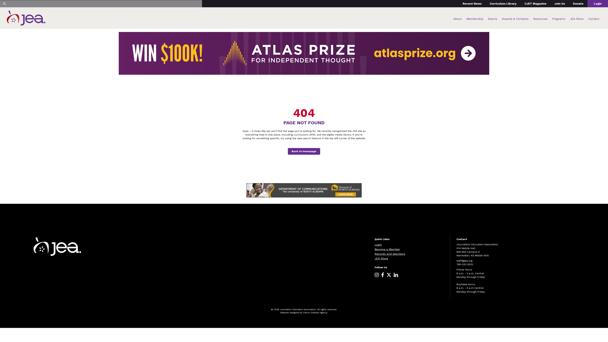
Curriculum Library (503, 3)
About (457, 18)
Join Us (559, 3)
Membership (474, 18)
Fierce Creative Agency (315, 312)
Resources (540, 18)
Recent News (472, 3)
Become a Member (387, 249)
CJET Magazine (535, 3)
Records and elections (390, 254)
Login (598, 3)
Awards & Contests (515, 18)
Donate (578, 3)
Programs (558, 18)
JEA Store (576, 18)
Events (492, 18)
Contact (593, 18)
